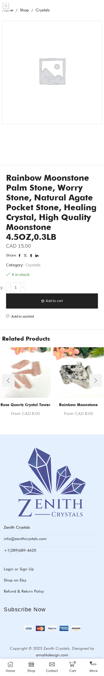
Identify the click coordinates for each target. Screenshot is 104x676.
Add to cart (54, 301)
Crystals (33, 264)
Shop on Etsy (15, 580)
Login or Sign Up (19, 569)
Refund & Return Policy (24, 591)
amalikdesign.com (52, 654)
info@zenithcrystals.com (25, 538)
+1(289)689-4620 (20, 550)
